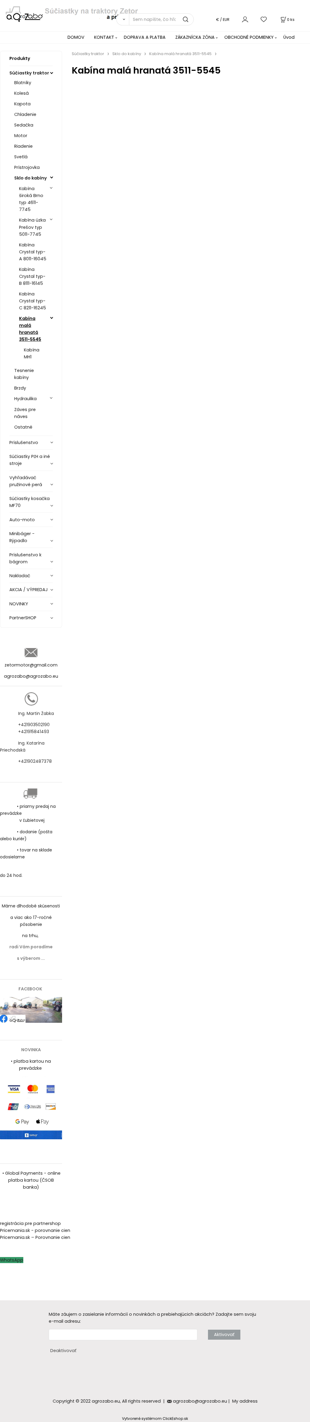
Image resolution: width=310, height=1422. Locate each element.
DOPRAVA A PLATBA (145, 37)
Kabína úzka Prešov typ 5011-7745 (32, 227)
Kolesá (21, 93)
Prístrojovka (27, 167)
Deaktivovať (63, 1351)
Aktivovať (224, 1334)
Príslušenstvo (23, 442)
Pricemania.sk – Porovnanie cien (35, 1237)
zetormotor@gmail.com (31, 665)
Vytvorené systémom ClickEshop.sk (155, 1418)
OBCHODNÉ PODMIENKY (249, 37)
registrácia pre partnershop (30, 1223)
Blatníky (22, 83)
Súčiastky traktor (29, 73)
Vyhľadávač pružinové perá (25, 481)
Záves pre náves (25, 413)
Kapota (22, 104)
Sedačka (23, 125)
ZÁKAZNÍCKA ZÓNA (195, 37)
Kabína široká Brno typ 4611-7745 (31, 199)
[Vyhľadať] (122, 19)
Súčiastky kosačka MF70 (29, 502)
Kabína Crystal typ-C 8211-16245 (32, 301)
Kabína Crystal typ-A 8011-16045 (32, 252)
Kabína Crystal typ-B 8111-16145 (32, 276)
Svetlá (21, 157)
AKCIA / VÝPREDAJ (28, 590)
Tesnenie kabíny (24, 373)
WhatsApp (11, 1260)
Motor (20, 136)
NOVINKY (18, 604)
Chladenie (25, 114)
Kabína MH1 (31, 353)
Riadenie (23, 146)
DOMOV (76, 37)
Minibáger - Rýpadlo (22, 537)
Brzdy (20, 388)
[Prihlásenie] (245, 19)
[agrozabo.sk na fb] (31, 1009)
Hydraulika (25, 399)
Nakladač (19, 576)
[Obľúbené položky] (264, 19)
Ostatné (23, 427)
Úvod (289, 37)
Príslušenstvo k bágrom (25, 558)
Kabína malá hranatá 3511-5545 (30, 328)
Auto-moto (22, 520)
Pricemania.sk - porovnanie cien (35, 1230)
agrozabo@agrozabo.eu (31, 676)
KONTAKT (104, 37)
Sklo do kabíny (30, 178)
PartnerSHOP (22, 618)
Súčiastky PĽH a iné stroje (29, 459)
